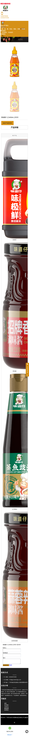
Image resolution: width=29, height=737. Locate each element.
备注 (4, 658)
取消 (10, 665)
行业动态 (10, 32)
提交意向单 (5, 665)
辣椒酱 (23, 29)
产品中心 (3, 27)
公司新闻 (4, 32)
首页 (2, 25)
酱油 (15, 29)
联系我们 (3, 34)
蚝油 (11, 29)
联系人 (4, 648)
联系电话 (5, 653)
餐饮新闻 (3, 30)
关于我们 (5, 25)
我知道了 (9, 735)
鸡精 (18, 29)
